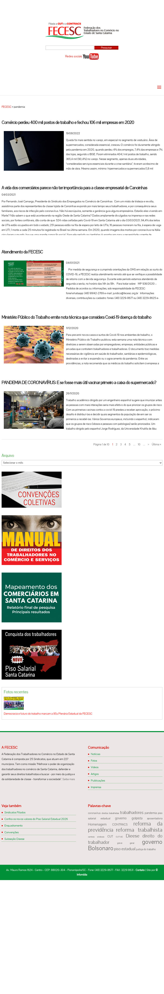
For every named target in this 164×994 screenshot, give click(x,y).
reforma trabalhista (139, 829)
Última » (156, 444)
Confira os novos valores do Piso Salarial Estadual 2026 (36, 819)
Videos (94, 767)
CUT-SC (119, 836)
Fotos (94, 760)
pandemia (151, 813)
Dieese (132, 836)
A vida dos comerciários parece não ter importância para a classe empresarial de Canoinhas (74, 188)
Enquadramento (13, 825)
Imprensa (96, 787)
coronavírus (94, 813)
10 (139, 444)
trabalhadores (132, 812)
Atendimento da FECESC (22, 252)
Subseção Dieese (14, 839)
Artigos (95, 774)
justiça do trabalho (146, 849)
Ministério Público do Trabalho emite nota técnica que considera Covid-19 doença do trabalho (76, 317)
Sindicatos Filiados (14, 812)
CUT (110, 836)
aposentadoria (154, 818)
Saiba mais (68, 779)
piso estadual (124, 848)
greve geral (125, 843)
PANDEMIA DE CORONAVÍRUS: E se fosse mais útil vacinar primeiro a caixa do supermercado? (79, 382)
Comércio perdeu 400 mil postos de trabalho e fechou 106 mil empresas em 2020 (68, 122)
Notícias (95, 754)
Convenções (11, 832)
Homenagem (97, 824)
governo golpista (128, 818)
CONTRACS (120, 825)
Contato (140, 870)
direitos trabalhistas (110, 813)
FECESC (6, 107)
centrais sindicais (96, 836)
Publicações (98, 780)
